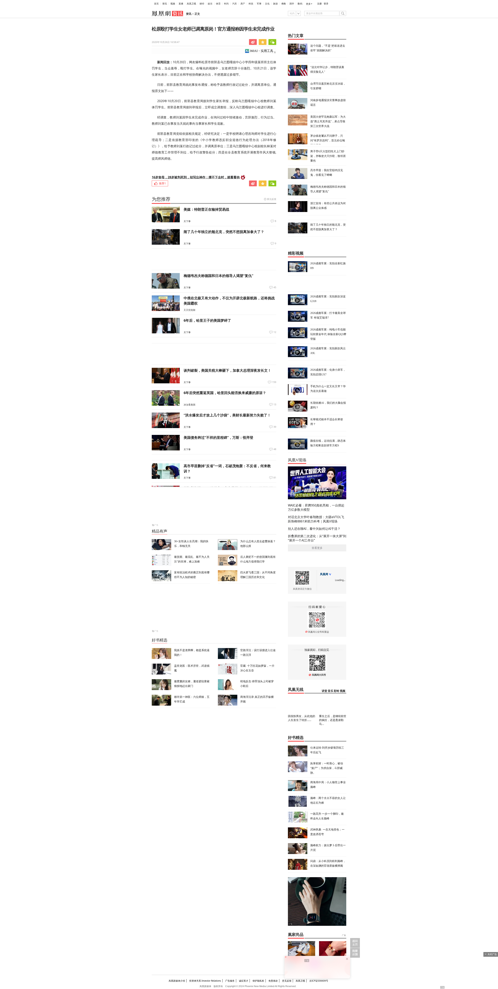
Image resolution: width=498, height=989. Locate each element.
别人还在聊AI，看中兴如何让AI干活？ (314, 528)
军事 (259, 3)
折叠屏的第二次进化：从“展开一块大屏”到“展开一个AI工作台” (317, 538)
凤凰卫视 (191, 3)
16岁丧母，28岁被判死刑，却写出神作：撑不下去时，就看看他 (196, 177)
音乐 (330, 690)
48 (275, 449)
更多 (308, 4)
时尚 (226, 3)
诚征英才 (243, 980)
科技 (251, 3)
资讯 (164, 3)
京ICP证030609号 (318, 980)
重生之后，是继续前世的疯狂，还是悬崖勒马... (332, 720)
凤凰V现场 (297, 460)
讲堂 (324, 690)
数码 (300, 3)
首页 (156, 3)
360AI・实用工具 (261, 51)
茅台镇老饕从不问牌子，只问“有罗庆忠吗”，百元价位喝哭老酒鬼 (327, 140)
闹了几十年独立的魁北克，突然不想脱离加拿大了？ (224, 231)
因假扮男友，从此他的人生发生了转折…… (301, 718)
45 (275, 287)
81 (275, 477)
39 (275, 426)
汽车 (234, 3)
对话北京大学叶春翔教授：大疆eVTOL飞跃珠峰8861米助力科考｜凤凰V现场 (316, 519)
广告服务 (230, 980)
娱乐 (210, 3)
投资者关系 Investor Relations (205, 980)
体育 (218, 3)
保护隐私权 (258, 980)
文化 (267, 3)
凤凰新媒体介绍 (177, 980)
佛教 (283, 3)
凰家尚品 (295, 934)
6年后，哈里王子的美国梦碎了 (207, 320)
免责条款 (273, 980)
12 (275, 332)
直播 (181, 3)
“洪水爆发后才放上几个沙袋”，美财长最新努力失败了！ (227, 415)
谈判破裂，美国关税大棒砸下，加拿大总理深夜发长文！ (227, 370)
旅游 (275, 3)
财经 (202, 3)
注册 (319, 3)
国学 (291, 3)
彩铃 (336, 690)
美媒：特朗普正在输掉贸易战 (206, 209)
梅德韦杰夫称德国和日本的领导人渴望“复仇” (218, 275)
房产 (242, 3)
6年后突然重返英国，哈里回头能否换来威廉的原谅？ (225, 392)
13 (275, 404)
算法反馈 (271, 199)
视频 (172, 3)
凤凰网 (324, 574)
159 (274, 382)
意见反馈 (286, 980)
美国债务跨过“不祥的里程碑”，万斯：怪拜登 (218, 437)
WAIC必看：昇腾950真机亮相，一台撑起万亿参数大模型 (316, 507)
